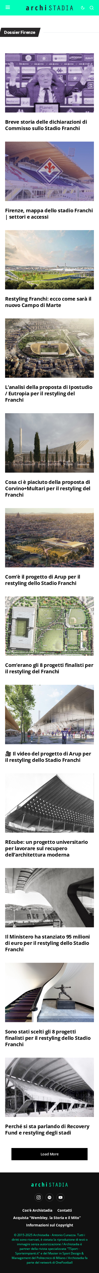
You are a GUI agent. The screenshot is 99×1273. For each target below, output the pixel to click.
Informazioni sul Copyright (49, 1225)
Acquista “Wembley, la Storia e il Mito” (47, 1217)
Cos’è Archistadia (37, 1210)
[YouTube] (60, 1197)
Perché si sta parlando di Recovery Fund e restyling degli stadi (47, 1129)
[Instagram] (39, 1197)
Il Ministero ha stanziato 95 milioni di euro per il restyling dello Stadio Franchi (47, 943)
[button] (7, 8)
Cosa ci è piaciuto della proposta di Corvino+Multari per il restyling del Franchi (47, 488)
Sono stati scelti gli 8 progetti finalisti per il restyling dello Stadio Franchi (47, 1038)
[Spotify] (49, 1197)
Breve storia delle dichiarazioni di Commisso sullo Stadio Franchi (46, 125)
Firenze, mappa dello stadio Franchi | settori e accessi (49, 213)
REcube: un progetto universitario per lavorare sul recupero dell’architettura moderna (46, 848)
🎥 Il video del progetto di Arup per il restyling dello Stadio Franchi (48, 756)
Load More (50, 1154)
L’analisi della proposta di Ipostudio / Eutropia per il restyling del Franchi (48, 393)
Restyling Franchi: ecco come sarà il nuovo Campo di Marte (48, 302)
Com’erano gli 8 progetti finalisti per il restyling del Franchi (49, 668)
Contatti (64, 1210)
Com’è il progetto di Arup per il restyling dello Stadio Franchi (42, 579)
